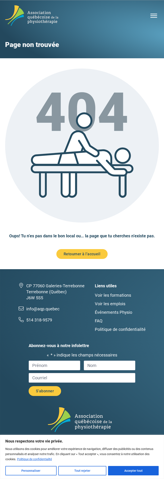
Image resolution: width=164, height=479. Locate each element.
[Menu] (153, 16)
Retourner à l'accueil (82, 254)
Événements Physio (113, 312)
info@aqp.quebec (42, 308)
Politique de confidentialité (34, 459)
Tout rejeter (82, 470)
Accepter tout (133, 470)
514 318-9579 (39, 320)
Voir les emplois (110, 303)
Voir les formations (113, 295)
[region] (82, 457)
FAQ (98, 320)
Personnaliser (30, 470)
